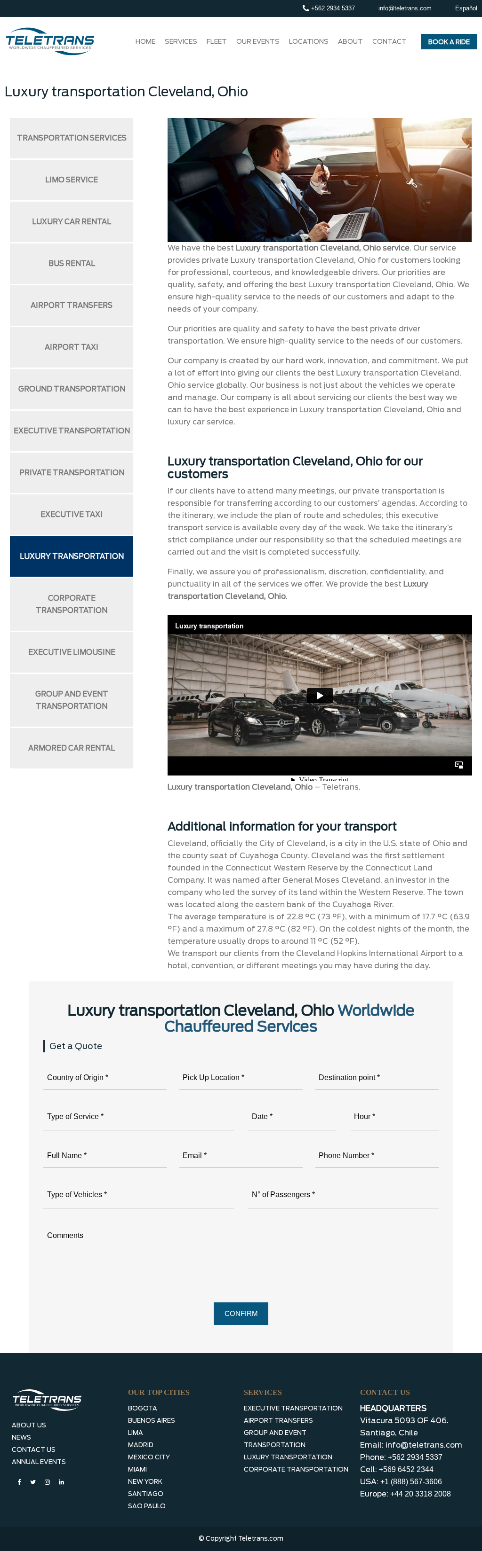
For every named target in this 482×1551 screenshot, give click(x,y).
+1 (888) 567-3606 (411, 1482)
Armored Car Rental (71, 748)
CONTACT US (34, 1449)
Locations (309, 41)
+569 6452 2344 (406, 1469)
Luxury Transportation (72, 556)
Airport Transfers (71, 305)
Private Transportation (71, 473)
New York (145, 1481)
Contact (389, 41)
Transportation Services (72, 138)
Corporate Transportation (71, 604)
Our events (258, 41)
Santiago (145, 1493)
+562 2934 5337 (332, 8)
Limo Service (71, 180)
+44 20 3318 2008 (420, 1494)
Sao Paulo (147, 1506)
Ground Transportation (71, 389)
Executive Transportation (72, 431)
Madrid (140, 1445)
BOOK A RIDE (449, 42)
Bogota (142, 1408)
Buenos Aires (151, 1420)
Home (145, 41)
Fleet (217, 41)
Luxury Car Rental (71, 222)
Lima (135, 1432)
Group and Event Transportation (71, 700)
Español (466, 8)
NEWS (21, 1437)
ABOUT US (29, 1425)
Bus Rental (71, 263)
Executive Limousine (71, 652)
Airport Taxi (71, 347)
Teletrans (340, 787)
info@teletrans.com (405, 8)
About (350, 41)
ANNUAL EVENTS (39, 1461)
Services (181, 41)
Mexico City (149, 1457)
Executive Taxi (71, 514)
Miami (137, 1469)
